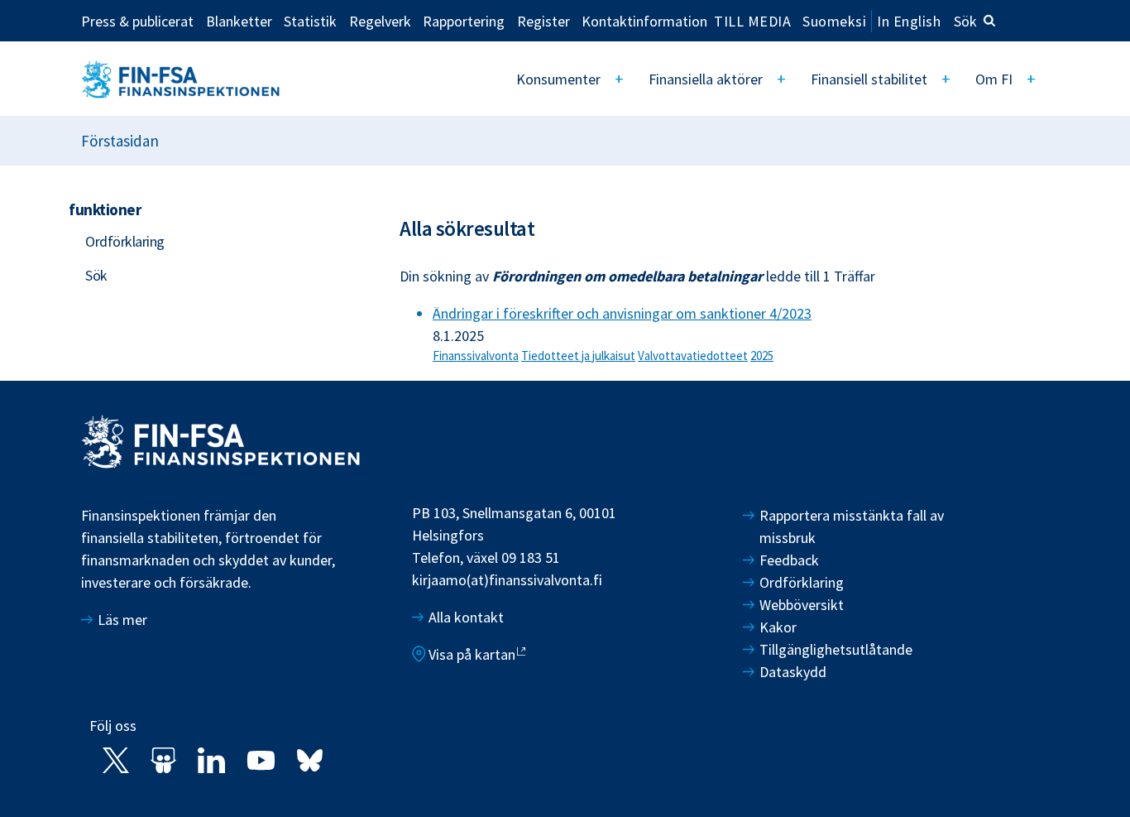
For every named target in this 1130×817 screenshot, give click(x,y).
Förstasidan (120, 141)
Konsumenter (558, 79)
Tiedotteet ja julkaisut (578, 355)
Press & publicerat (137, 21)
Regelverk (380, 21)
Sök (965, 21)
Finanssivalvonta (476, 355)
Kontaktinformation (644, 21)
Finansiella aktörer (706, 79)
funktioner (105, 209)
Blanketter (239, 21)
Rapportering (464, 21)
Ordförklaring (125, 241)
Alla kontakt (466, 617)
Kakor (778, 627)
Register (543, 21)
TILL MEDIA (752, 21)
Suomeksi (834, 21)
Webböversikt (801, 604)
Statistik (310, 21)
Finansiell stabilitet (869, 79)
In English (909, 21)
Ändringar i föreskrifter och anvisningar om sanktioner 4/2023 (622, 313)
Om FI (994, 79)
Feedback (789, 559)
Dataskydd (792, 671)
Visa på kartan (472, 654)
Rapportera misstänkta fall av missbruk (851, 526)
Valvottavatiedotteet (693, 355)
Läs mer (122, 619)
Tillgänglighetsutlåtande (835, 649)
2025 (761, 355)
